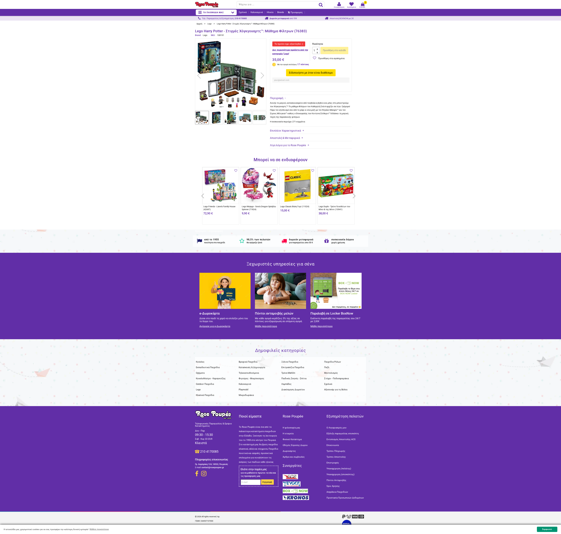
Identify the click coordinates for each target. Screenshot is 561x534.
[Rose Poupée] (214, 4)
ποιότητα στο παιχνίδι (214, 242)
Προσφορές (297, 12)
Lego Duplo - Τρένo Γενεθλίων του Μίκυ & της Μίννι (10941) (334, 208)
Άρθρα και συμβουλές (294, 457)
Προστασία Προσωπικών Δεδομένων (345, 497)
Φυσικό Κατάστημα (292, 439)
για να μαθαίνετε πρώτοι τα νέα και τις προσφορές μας (258, 474)
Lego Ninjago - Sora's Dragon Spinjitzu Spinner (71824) (259, 208)
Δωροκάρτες (289, 451)
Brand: (198, 35)
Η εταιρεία (288, 433)
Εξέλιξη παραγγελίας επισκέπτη (343, 433)
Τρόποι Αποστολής (336, 457)
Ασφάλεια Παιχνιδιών (337, 492)
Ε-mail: (198, 467)
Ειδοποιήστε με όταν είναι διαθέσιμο (311, 72)
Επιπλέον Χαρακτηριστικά (285, 130)
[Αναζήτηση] (320, 4)
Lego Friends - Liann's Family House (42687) (219, 208)
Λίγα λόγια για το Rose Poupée (288, 145)
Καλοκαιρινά (257, 12)
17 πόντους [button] (303, 64)
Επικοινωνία (333, 445)
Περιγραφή (276, 98)
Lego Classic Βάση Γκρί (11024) (294, 206)
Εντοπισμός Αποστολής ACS (341, 439)
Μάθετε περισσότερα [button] (99, 529)
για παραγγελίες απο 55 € (301, 242)
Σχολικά (243, 12)
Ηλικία (270, 12)
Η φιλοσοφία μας (291, 427)
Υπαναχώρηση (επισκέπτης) (340, 474)
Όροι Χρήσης (333, 486)
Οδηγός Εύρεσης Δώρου (295, 445)
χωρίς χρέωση (338, 242)
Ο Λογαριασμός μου (336, 427)
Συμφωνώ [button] (547, 529)
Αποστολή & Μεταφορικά (285, 137)
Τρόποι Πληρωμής (336, 451)
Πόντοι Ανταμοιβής (336, 480)
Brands (280, 12)
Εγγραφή (267, 482)
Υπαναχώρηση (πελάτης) (339, 468)
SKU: (213, 35)
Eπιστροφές (333, 462)
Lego (205, 35)
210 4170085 (209, 451)
